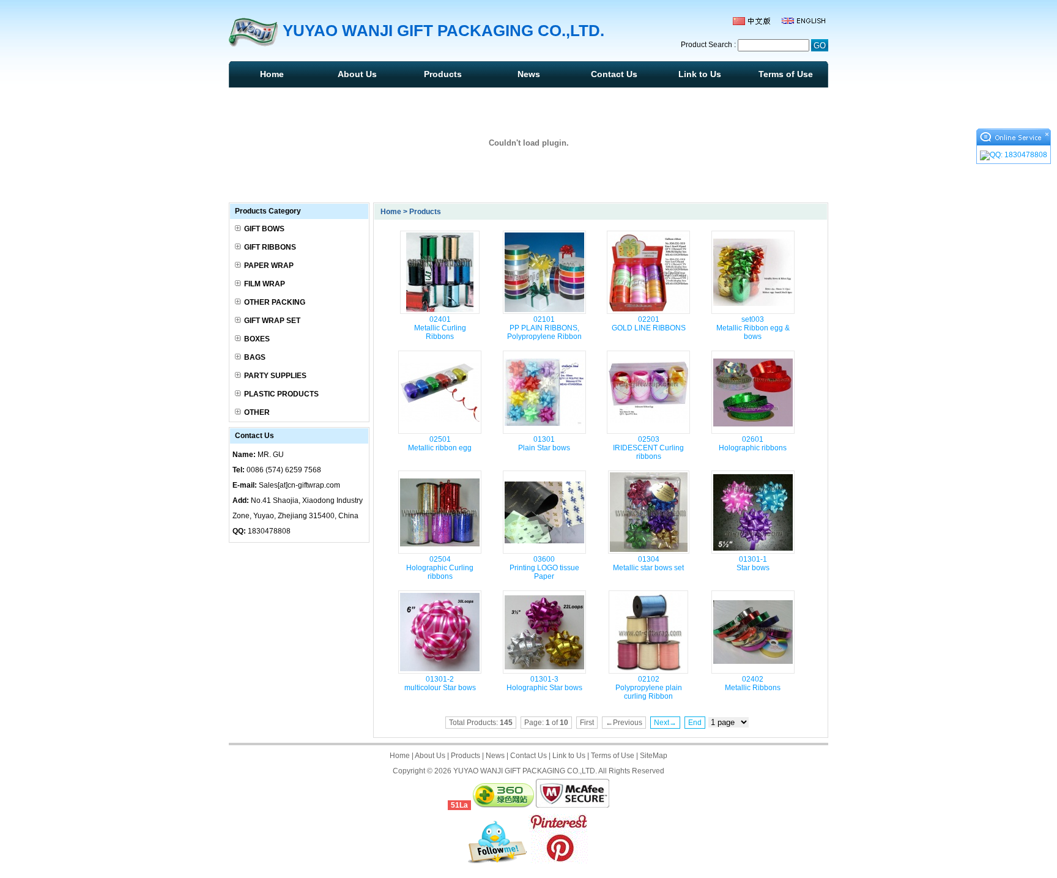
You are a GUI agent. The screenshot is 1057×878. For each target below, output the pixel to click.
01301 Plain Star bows (544, 443)
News (528, 74)
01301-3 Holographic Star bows (544, 683)
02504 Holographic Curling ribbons (439, 568)
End (695, 722)
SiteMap (653, 755)
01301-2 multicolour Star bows (440, 683)
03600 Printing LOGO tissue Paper (544, 568)
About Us (357, 74)
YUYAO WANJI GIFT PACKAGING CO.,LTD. (525, 771)
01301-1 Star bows (753, 563)
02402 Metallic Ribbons (753, 683)
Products (443, 74)
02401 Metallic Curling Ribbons (440, 328)
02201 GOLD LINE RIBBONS (649, 323)
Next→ (665, 722)
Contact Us (614, 74)
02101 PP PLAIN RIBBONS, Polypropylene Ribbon (544, 328)
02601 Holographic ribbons (753, 443)
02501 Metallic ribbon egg (440, 443)
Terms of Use (785, 74)
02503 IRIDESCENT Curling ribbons (648, 448)
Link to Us (699, 74)
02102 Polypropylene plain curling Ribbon (648, 688)
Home (272, 74)
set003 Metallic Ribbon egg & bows (753, 328)
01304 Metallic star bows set (648, 563)
